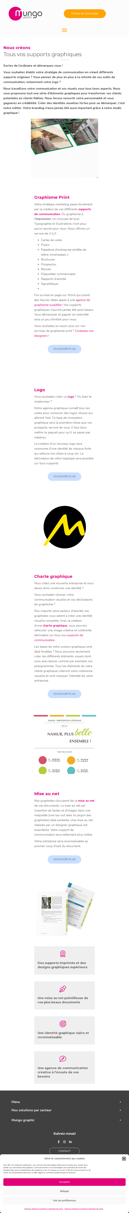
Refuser (64, 1191)
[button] (124, 1158)
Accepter (64, 1182)
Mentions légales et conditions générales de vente (43, 1209)
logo (71, 397)
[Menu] (64, 30)
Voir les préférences (64, 1200)
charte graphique (55, 626)
